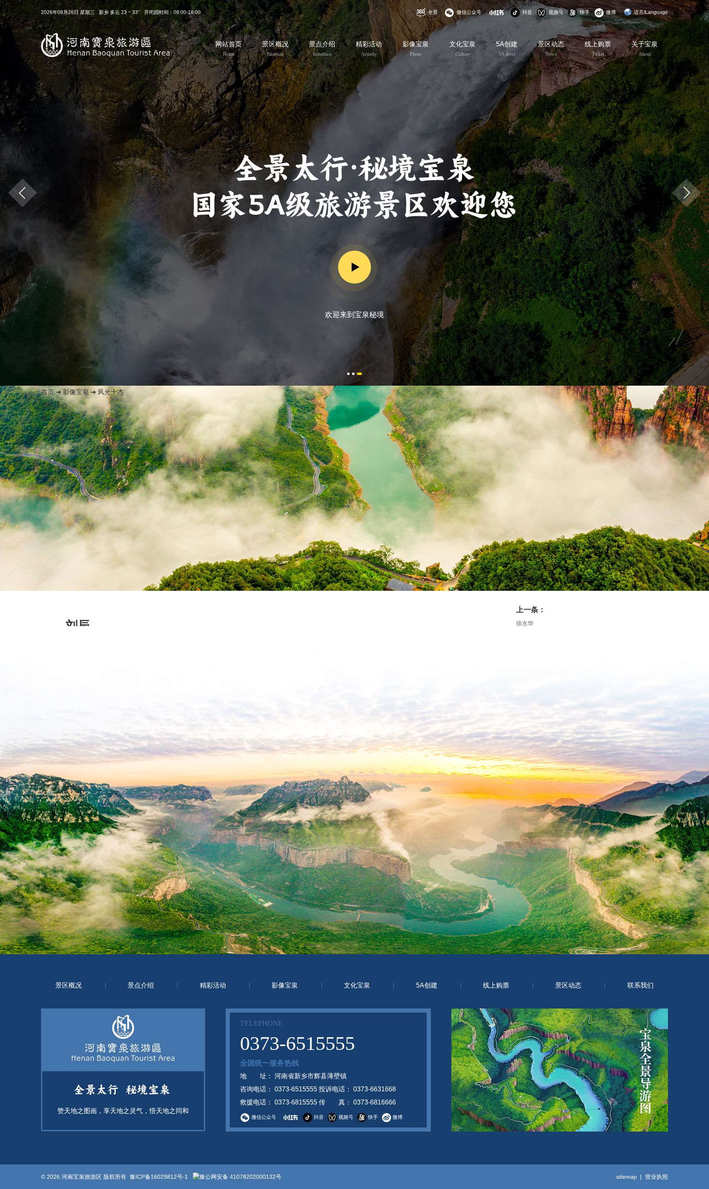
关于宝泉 (644, 49)
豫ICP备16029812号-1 (158, 1176)
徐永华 (524, 623)
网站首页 (228, 49)
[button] (22, 192)
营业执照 (656, 1176)
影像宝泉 (416, 49)
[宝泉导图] (559, 1070)
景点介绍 (322, 49)
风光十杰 (111, 392)
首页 (47, 392)
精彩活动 (369, 49)
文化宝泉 (462, 49)
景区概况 (275, 49)
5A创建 (506, 49)
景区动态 (551, 49)
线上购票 (598, 49)
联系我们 (640, 985)
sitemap (626, 1176)
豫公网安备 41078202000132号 (240, 1176)
